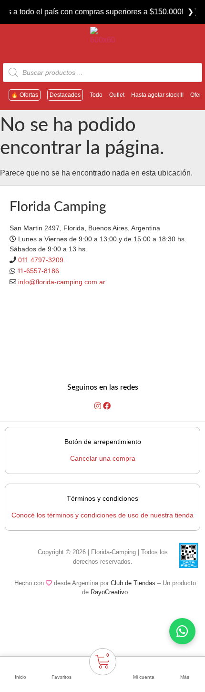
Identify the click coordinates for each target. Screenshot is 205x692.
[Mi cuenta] (143, 665)
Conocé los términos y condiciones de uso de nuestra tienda (102, 515)
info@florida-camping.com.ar (61, 282)
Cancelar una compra (102, 458)
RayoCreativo (109, 592)
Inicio (20, 677)
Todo (96, 95)
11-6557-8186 (38, 271)
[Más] (184, 665)
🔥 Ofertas (24, 95)
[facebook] (107, 406)
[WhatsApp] (182, 631)
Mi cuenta (143, 677)
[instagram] (98, 406)
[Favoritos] (61, 665)
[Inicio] (20, 665)
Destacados (65, 95)
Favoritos (61, 677)
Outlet (116, 95)
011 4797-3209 (40, 260)
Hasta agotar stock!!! (157, 95)
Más (184, 677)
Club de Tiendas (133, 583)
